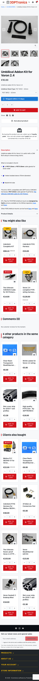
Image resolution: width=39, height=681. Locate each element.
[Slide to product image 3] (24, 53)
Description (5, 150)
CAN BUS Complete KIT (8, 245)
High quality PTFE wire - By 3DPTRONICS (28, 408)
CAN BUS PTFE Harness (29, 245)
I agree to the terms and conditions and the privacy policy (19, 642)
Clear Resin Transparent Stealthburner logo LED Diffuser (8, 363)
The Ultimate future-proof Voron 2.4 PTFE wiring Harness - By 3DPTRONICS (9, 552)
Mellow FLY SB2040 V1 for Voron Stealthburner (8, 460)
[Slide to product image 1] (5, 53)
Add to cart (19, 110)
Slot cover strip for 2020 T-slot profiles (9, 408)
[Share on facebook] (7, 115)
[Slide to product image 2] (15, 53)
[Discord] (22, 628)
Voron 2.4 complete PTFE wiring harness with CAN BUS (29, 290)
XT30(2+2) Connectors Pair (29, 505)
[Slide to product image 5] (5, 63)
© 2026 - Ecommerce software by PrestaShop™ (19, 678)
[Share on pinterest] (13, 115)
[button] (29, 2)
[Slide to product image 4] (34, 53)
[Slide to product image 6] (15, 63)
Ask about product (19, 121)
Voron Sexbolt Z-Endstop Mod (9, 596)
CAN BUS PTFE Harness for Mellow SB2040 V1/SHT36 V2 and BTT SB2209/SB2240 (9, 506)
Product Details (7, 214)
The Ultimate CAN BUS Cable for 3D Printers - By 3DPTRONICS (9, 290)
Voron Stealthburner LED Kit (28, 552)
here (29, 208)
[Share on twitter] (10, 115)
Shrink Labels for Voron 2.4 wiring (29, 362)
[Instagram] (19, 628)
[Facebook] (16, 628)
